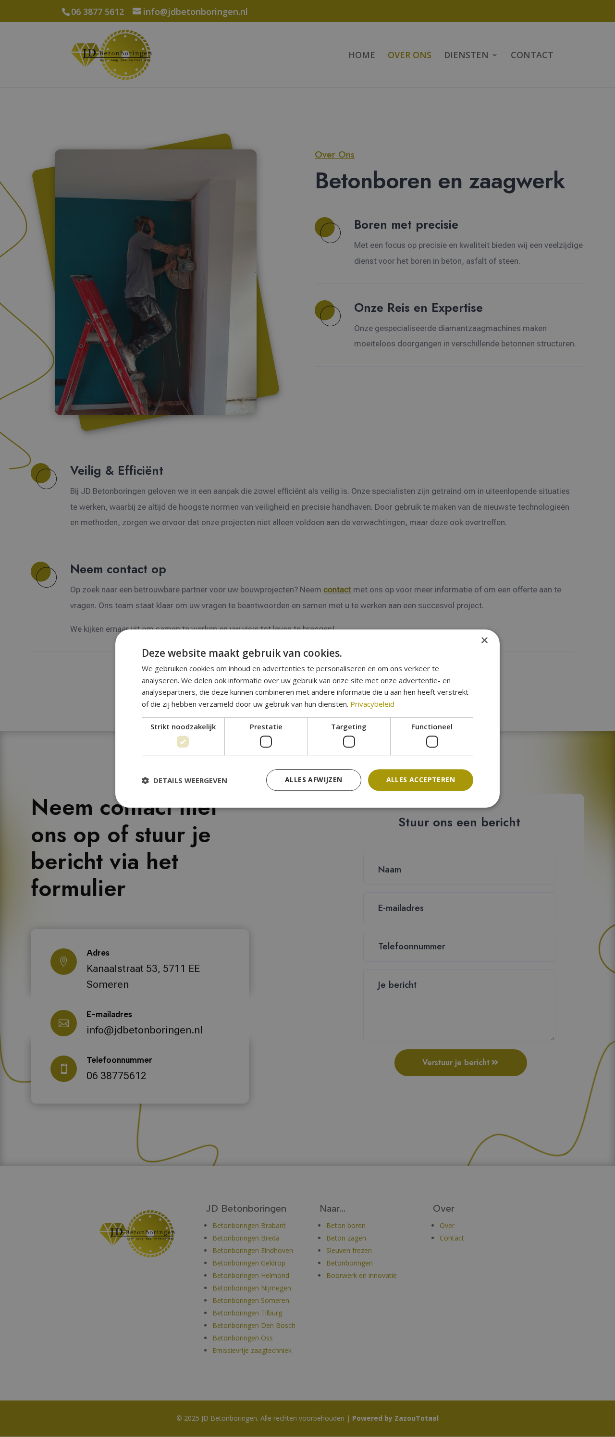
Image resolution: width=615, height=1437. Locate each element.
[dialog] (307, 718)
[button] (184, 780)
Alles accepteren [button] (420, 780)
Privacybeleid (372, 704)
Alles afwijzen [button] (314, 780)
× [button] (484, 640)
